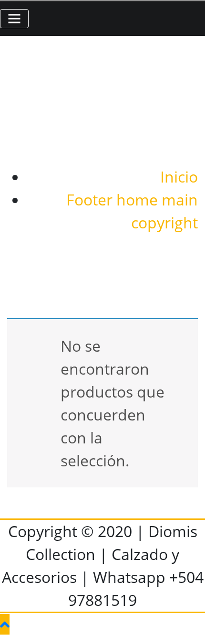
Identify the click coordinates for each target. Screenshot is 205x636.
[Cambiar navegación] (14, 18)
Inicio (179, 176)
